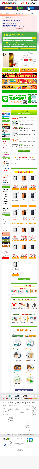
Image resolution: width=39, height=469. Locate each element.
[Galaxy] (5, 194)
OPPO (19, 40)
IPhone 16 (16, 40)
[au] (5, 143)
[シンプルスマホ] (5, 206)
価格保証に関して (7, 13)
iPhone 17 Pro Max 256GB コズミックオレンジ (23, 235)
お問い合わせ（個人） (15, 435)
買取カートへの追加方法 (19, 11)
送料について (34, 417)
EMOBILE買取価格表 (10, 410)
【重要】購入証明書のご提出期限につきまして (27, 134)
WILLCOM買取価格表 (10, 413)
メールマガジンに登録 (6, 258)
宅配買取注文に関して (22, 410)
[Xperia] (5, 192)
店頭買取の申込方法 (28, 405)
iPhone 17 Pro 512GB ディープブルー (32, 201)
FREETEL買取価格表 (10, 419)
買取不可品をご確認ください (27, 417)
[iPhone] (5, 189)
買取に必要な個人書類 (22, 406)
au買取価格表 (10, 406)
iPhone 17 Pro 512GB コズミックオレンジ (23, 201)
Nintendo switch (7, 40)
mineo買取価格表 (11, 417)
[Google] (5, 175)
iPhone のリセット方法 (27, 424)
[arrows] (5, 196)
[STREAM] (5, 201)
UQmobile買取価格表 (10, 415)
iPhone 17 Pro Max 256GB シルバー (15, 235)
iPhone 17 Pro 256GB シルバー (15, 183)
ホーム (5, 434)
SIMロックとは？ (28, 430)
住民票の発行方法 (22, 412)
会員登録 (32, 0)
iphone (4, 40)
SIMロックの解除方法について (27, 421)
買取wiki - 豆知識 (28, 427)
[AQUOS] (5, 208)
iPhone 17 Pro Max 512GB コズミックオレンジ (23, 252)
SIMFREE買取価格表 (10, 421)
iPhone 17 (13, 40)
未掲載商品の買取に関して (27, 413)
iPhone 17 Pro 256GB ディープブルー (32, 183)
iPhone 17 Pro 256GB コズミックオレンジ (23, 183)
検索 (34, 37)
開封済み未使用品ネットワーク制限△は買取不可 (15, 185)
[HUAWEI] (5, 178)
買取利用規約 (20, 434)
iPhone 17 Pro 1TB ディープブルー (32, 218)
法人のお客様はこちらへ (24, 390)
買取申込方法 (31, 11)
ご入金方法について (34, 419)
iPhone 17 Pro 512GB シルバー (15, 201)
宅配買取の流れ (5, 408)
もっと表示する (19, 28)
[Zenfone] (5, 203)
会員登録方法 (7, 11)
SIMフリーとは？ (28, 429)
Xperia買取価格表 (16, 405)
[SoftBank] (5, 146)
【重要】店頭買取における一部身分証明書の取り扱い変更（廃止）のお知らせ (27, 145)
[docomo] (5, 141)
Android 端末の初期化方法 (27, 426)
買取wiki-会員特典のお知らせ (27, 415)
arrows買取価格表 (16, 408)
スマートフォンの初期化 (34, 406)
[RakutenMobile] (5, 155)
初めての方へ (4, 405)
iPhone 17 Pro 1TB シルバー (15, 218)
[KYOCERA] (5, 180)
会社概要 (8, 434)
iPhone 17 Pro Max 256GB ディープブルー (32, 235)
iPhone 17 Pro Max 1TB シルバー (15, 269)
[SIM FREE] (5, 152)
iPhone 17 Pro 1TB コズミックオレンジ (24, 218)
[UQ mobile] (5, 150)
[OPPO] (5, 166)
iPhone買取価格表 (16, 406)
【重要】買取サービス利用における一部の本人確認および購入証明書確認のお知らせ (27, 123)
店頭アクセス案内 (5, 411)
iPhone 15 (24, 40)
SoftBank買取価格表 (11, 408)
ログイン (36, 0)
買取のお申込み (15, 188)
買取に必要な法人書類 (22, 408)
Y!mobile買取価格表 (11, 411)
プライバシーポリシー (14, 434)
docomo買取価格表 (11, 405)
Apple (15, 182)
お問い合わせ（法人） (23, 435)
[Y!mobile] (5, 148)
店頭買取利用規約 (26, 434)
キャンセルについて (34, 421)
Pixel (10, 40)
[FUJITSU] (5, 170)
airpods (22, 40)
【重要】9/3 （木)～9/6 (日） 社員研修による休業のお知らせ (27, 117)
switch (32, 40)
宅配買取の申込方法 (28, 406)
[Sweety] (5, 199)
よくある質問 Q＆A (31, 13)
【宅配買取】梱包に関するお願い (24, 128)
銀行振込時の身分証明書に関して (27, 411)
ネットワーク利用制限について (27, 419)
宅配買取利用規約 (32, 434)
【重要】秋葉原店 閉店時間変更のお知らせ (26, 140)
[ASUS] (5, 168)
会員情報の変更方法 (19, 13)
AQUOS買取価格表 (16, 409)
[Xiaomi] (5, 163)
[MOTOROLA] (5, 182)
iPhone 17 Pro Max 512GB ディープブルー (32, 252)
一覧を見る (24, 150)
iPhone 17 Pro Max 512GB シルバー (15, 252)
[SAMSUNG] (5, 173)
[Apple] (5, 161)
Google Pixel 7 (28, 40)
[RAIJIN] (5, 211)
